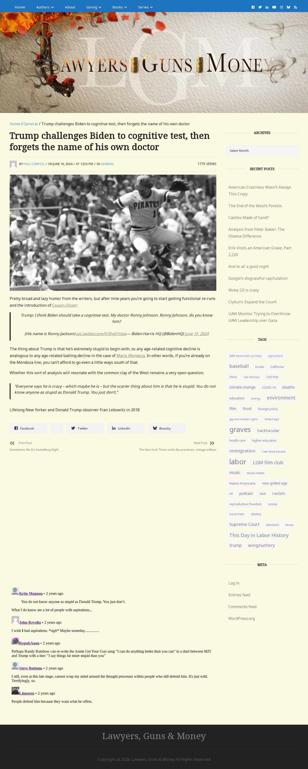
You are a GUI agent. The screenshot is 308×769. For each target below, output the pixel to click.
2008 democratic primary (245, 356)
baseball (239, 366)
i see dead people (273, 451)
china (233, 377)
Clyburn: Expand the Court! (252, 302)
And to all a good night (248, 266)
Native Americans (242, 483)
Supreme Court (244, 524)
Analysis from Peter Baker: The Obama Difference (256, 233)
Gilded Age (271, 419)
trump (235, 545)
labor (237, 461)
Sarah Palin (236, 514)
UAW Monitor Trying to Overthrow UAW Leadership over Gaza (259, 317)
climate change (242, 387)
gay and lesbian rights (243, 419)
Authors (43, 7)
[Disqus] (113, 516)
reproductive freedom (245, 504)
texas (290, 525)
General (31, 123)
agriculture (275, 356)
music (234, 472)
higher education (264, 440)
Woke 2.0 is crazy (243, 290)
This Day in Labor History (259, 535)
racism (278, 493)
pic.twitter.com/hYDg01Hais (101, 333)
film (232, 408)
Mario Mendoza (130, 355)
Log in (233, 583)
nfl (231, 494)
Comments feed (242, 606)
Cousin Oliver (64, 305)
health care (237, 440)
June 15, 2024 (197, 333)
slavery (256, 514)
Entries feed (239, 594)
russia (272, 504)
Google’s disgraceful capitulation (258, 278)
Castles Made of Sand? (248, 217)
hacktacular (268, 430)
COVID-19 (269, 387)
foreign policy (268, 409)
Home (20, 7)
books (259, 367)
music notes (255, 473)
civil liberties (252, 377)
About (70, 7)
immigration (242, 451)
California (277, 367)
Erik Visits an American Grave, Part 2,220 (259, 251)
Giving (91, 7)
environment (281, 397)
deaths (288, 387)
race (262, 493)
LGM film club (268, 462)
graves (240, 429)
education (236, 398)
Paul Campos (34, 164)
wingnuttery (261, 545)
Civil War (272, 377)
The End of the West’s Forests (255, 205)
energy (255, 398)
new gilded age (274, 483)
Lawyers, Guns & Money (154, 735)
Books (117, 7)
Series (143, 7)
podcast (246, 493)
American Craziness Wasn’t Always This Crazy (259, 191)
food (247, 408)
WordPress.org (241, 618)
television (272, 525)
